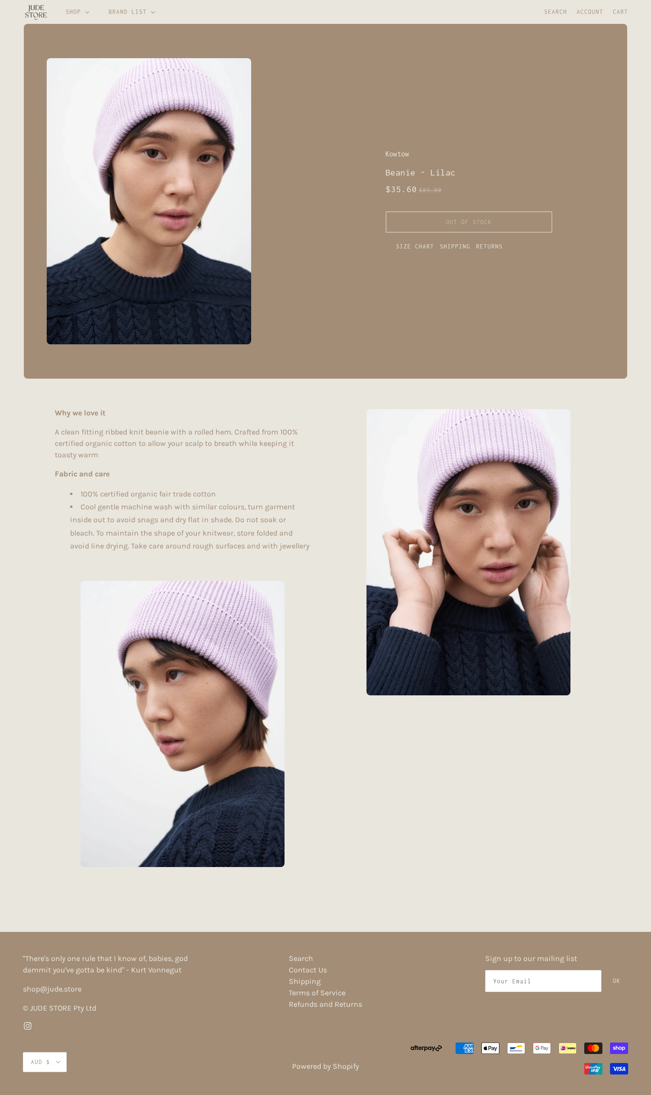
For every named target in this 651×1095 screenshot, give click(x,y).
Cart (620, 12)
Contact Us (308, 969)
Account (590, 12)
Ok (616, 981)
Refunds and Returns (325, 1004)
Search (555, 12)
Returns (489, 246)
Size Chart (415, 246)
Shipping (455, 246)
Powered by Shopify (325, 1066)
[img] (27, 1025)
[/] (36, 12)
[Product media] (182, 724)
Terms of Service (317, 992)
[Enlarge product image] (182, 201)
